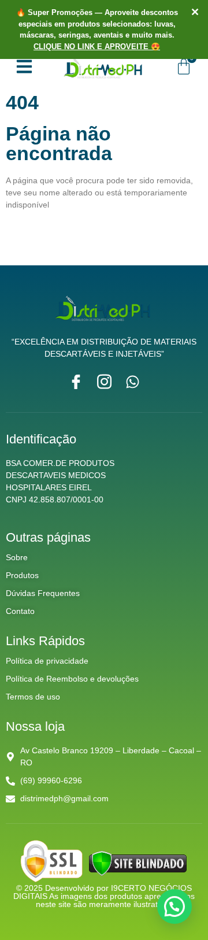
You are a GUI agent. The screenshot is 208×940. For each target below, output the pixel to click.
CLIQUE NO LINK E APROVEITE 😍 (97, 46)
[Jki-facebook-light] (76, 382)
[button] (174, 906)
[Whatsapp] (132, 382)
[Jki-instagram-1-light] (104, 382)
